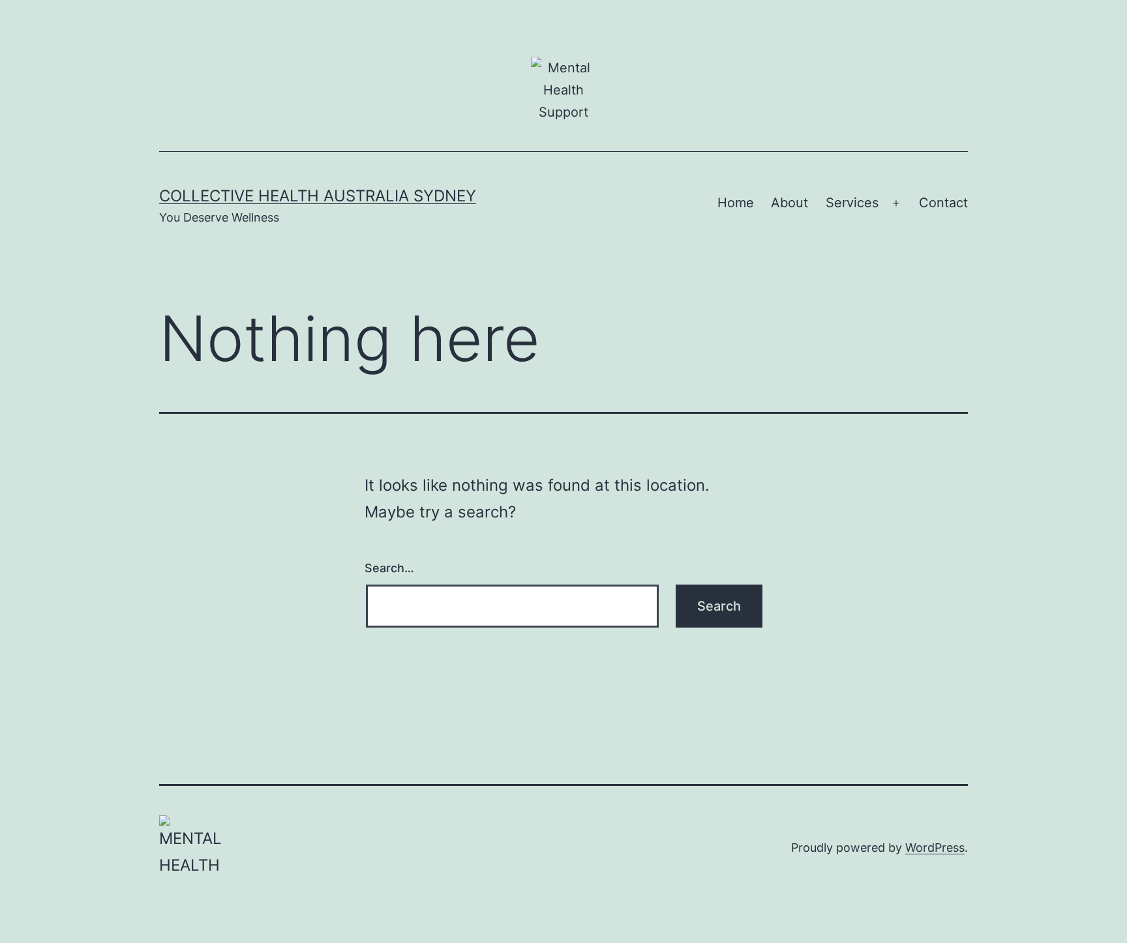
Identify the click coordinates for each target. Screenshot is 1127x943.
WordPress (935, 847)
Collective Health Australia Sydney (317, 195)
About (789, 202)
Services (852, 202)
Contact (943, 202)
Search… (389, 568)
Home (735, 202)
